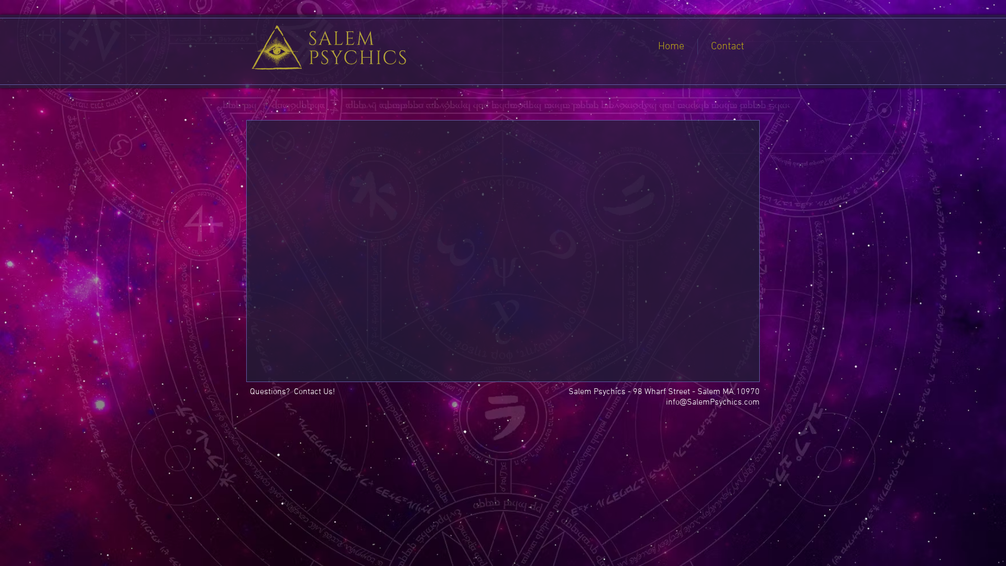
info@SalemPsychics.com (713, 402)
